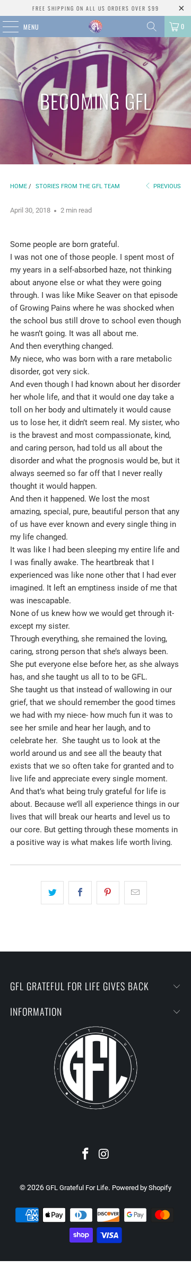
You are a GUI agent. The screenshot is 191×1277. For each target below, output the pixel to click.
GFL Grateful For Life (77, 1188)
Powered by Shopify (141, 1188)
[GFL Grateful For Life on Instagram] (104, 1155)
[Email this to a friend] (135, 892)
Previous (166, 186)
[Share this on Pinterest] (108, 892)
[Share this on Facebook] (79, 892)
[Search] (152, 26)
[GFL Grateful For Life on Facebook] (86, 1155)
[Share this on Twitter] (52, 892)
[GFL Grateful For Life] (95, 26)
